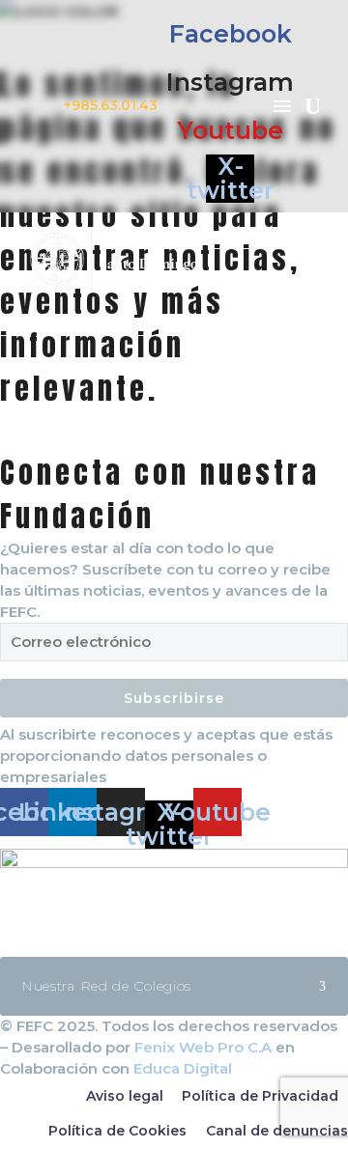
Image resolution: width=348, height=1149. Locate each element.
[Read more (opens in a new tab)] (174, 106)
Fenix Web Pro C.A (203, 1047)
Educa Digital (182, 1068)
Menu (282, 106)
